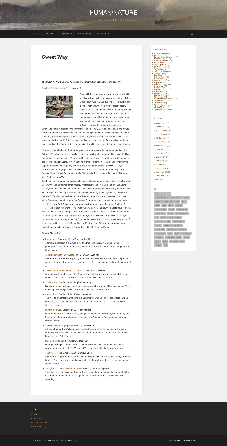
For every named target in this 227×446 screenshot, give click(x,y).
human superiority (182, 213)
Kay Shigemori (160, 79)
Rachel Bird (158, 91)
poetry (170, 233)
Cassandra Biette (161, 53)
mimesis (178, 217)
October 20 (160, 157)
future (171, 206)
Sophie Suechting (161, 100)
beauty (186, 198)
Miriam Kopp (159, 82)
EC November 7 (162, 131)
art (169, 194)
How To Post (84, 34)
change (158, 202)
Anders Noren (183, 440)
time (182, 241)
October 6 (160, 165)
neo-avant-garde (178, 221)
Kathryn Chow (159, 77)
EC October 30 (161, 134)
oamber (157, 90)
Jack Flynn (158, 64)
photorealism (171, 229)
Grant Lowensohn (161, 61)
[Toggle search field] (192, 34)
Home (37, 34)
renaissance (170, 237)
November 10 (161, 146)
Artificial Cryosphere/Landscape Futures (168, 198)
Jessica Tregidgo (161, 72)
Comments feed (39, 422)
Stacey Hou (158, 104)
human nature (160, 213)
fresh (157, 206)
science (186, 237)
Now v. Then (51, 341)
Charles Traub (51, 294)
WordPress (70, 440)
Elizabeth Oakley (160, 59)
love (157, 217)
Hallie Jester (159, 62)
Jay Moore (158, 70)
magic (163, 217)
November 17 (161, 149)
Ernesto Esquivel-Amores (164, 57)
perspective (167, 225)
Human (171, 210)
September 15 (161, 168)
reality (177, 233)
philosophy (178, 225)
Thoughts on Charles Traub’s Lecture (62, 368)
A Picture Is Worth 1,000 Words (59, 255)
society (158, 241)
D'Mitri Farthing (160, 68)
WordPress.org (39, 426)
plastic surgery (160, 233)
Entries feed (37, 418)
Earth (177, 202)
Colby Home (103, 34)
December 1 (160, 123)
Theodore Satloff (161, 106)
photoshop (182, 229)
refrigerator (159, 237)
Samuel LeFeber (160, 95)
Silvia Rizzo (158, 97)
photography (160, 229)
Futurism (179, 206)
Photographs (51, 239)
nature (168, 221)
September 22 (161, 172)
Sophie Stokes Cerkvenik (164, 99)
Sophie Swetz (159, 102)
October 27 (160, 161)
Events (49, 34)
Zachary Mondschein (162, 110)
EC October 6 (161, 138)
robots (179, 237)
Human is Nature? (53, 310)
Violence (158, 245)
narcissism (159, 221)
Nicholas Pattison (161, 88)
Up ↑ (194, 440)
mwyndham (158, 86)
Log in (35, 414)
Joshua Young (160, 73)
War (165, 245)
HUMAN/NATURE (113, 12)
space (165, 241)
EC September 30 (163, 142)
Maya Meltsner (160, 81)
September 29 (161, 176)
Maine (170, 217)
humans (170, 213)
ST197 (158, 180)
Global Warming (161, 210)
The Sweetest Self (53, 353)
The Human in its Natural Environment (63, 270)
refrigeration (186, 233)
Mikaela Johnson (161, 84)
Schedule (67, 34)
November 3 (161, 153)
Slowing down (51, 282)
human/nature (182, 210)
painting (158, 225)
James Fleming (160, 66)
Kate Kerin (158, 75)
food (183, 202)
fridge (164, 206)
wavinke (157, 108)
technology (173, 241)
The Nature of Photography (58, 325)
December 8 (160, 127)
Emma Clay (158, 55)
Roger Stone (159, 93)
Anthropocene (160, 194)
